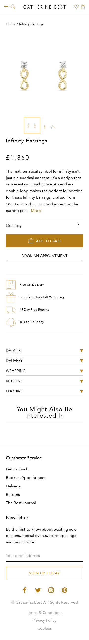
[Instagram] (51, 589)
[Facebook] (24, 589)
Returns (13, 494)
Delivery (13, 486)
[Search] (13, 7)
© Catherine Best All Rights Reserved (44, 602)
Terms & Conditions (44, 612)
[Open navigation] (6, 6)
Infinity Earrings (31, 24)
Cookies (44, 628)
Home (10, 24)
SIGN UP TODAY (44, 573)
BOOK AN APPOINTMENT (44, 255)
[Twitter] (38, 589)
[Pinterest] (64, 589)
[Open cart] (83, 7)
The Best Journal (21, 503)
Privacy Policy (44, 620)
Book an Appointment (26, 477)
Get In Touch (17, 469)
